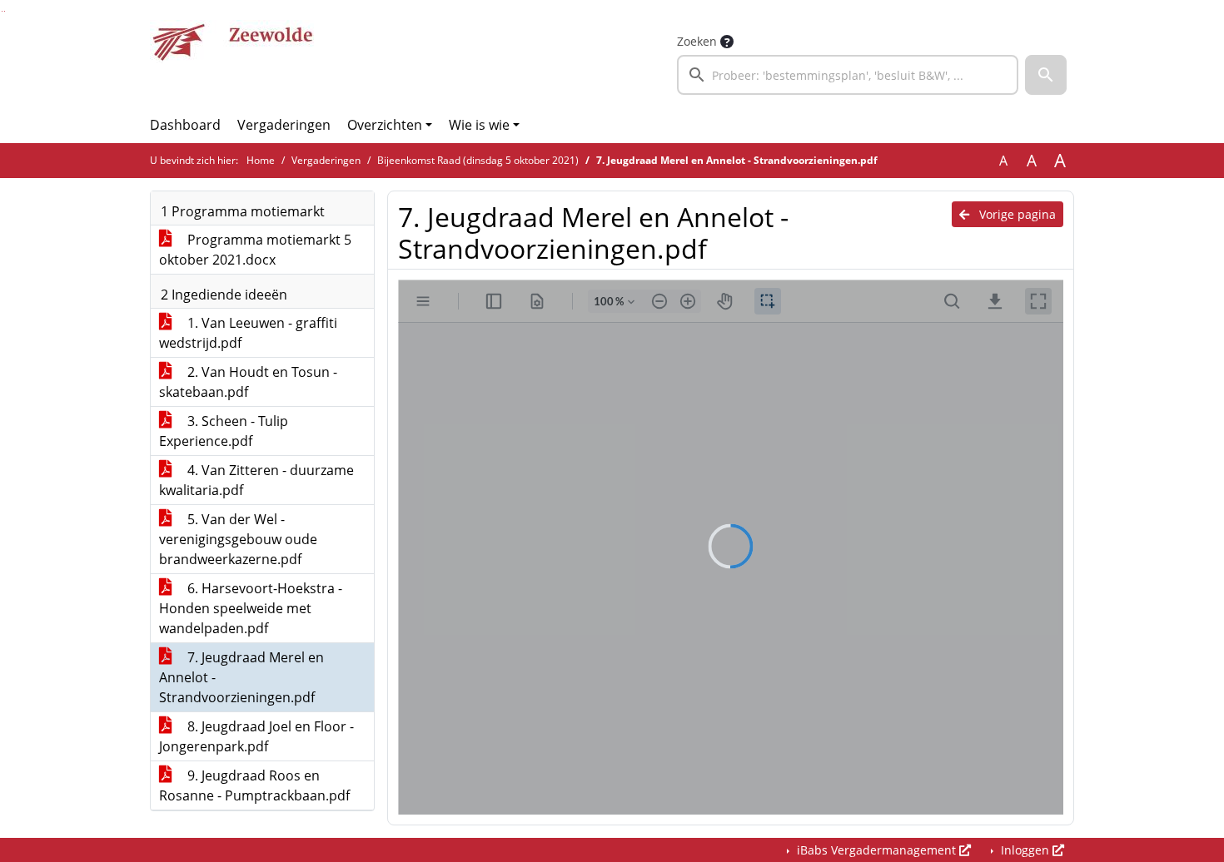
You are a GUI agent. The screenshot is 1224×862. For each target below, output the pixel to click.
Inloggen (1025, 850)
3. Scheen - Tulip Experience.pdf (223, 431)
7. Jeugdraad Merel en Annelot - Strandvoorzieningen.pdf (241, 677)
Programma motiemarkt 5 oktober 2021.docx (255, 249)
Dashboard (185, 125)
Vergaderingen (284, 125)
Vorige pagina (1016, 214)
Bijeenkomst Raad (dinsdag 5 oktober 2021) (478, 160)
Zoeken (697, 41)
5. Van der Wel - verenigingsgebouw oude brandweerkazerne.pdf (238, 539)
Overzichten (384, 125)
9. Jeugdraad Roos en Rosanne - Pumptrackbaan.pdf (254, 785)
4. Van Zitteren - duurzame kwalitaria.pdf (256, 480)
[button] (1046, 75)
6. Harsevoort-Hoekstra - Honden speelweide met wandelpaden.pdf (250, 608)
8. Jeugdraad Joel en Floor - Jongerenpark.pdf (256, 736)
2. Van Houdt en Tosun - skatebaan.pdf (248, 382)
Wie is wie (479, 125)
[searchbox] (847, 75)
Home (260, 160)
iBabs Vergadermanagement (876, 850)
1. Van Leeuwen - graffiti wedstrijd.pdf (248, 333)
